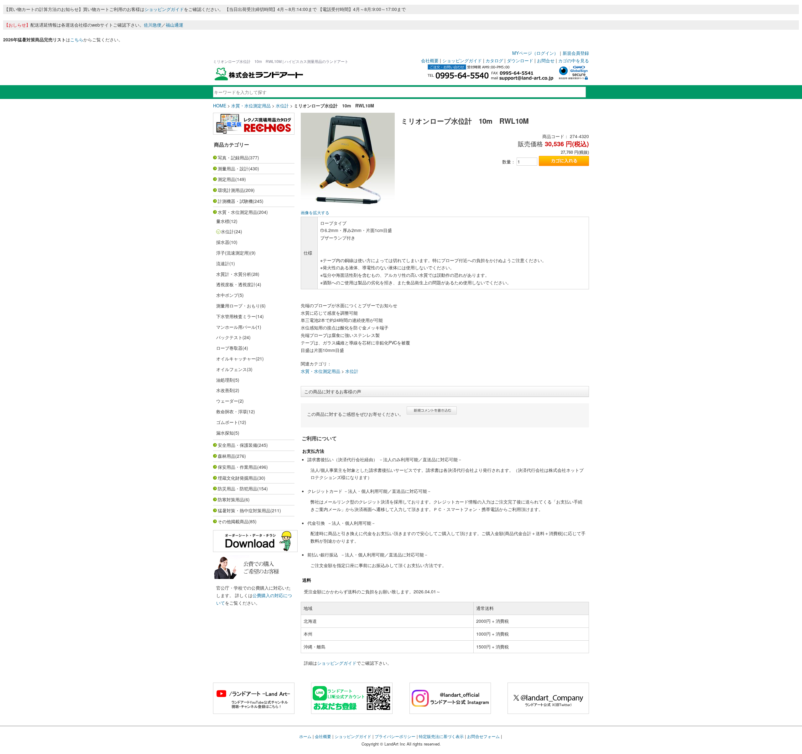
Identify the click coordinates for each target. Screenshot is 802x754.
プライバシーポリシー (395, 736)
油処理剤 (225, 380)
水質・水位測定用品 (251, 105)
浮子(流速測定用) (233, 253)
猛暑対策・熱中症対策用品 (244, 510)
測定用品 (226, 179)
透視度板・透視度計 (236, 284)
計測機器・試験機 (235, 201)
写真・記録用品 (233, 157)
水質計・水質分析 (233, 274)
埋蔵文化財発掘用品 (237, 478)
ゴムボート (227, 422)
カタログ (494, 60)
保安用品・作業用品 (237, 467)
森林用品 (226, 456)
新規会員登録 (576, 53)
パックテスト (229, 337)
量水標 (222, 221)
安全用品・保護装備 (237, 445)
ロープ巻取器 (229, 348)
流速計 (222, 263)
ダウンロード (520, 60)
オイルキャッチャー (236, 358)
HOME (219, 105)
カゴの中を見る (573, 60)
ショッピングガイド (164, 9)
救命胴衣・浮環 (231, 411)
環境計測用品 (231, 190)
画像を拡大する (315, 212)
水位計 (282, 105)
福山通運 (174, 25)
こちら (76, 39)
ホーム (305, 736)
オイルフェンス (231, 369)
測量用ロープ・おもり (238, 305)
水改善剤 (225, 390)
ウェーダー (227, 401)
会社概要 (430, 60)
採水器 (222, 242)
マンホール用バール (236, 327)
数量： (508, 161)
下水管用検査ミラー (236, 316)
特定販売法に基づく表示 (441, 736)
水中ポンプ (227, 295)
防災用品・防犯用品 (237, 488)
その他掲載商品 (233, 521)
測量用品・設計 (233, 168)
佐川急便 (152, 25)
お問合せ (546, 60)
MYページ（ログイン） (535, 53)
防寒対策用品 (231, 499)
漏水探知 (225, 433)
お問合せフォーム (483, 736)
